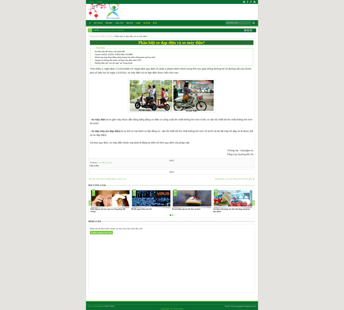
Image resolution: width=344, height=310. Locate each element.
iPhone (181, 309)
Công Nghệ (165, 309)
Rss (254, 2)
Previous (253, 203)
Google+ (251, 2)
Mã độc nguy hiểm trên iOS (141, 209)
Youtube (244, 2)
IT (90, 23)
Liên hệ (91, 2)
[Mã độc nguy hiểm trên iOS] (151, 198)
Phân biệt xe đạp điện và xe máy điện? (171, 42)
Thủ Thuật (98, 23)
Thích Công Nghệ (95, 306)
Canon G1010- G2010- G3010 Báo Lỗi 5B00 (114, 54)
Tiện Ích (129, 23)
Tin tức (109, 163)
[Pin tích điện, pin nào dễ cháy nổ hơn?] (192, 198)
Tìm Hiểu (108, 23)
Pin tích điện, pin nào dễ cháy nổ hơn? (186, 209)
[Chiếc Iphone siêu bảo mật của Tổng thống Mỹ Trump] (110, 198)
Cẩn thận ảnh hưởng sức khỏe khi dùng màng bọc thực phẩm (231, 210)
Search (253, 23)
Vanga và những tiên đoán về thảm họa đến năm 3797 (118, 60)
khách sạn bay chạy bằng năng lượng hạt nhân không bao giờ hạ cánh (125, 57)
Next (90, 203)
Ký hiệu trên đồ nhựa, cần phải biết (110, 51)
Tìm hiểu (101, 163)
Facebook (247, 2)
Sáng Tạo (119, 23)
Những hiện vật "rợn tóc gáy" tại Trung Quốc (114, 63)
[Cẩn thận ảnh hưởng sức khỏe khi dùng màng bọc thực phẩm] (233, 198)
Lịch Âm (99, 2)
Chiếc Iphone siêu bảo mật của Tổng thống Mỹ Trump (107, 210)
